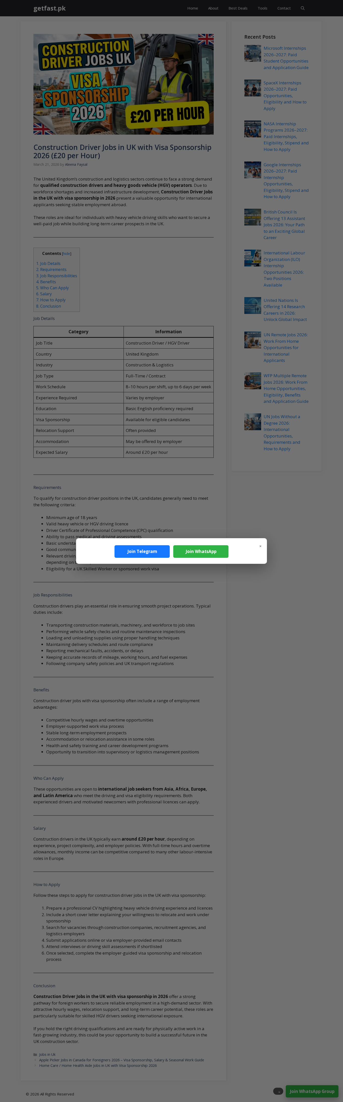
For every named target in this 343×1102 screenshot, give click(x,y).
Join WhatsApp (201, 551)
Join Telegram (142, 551)
